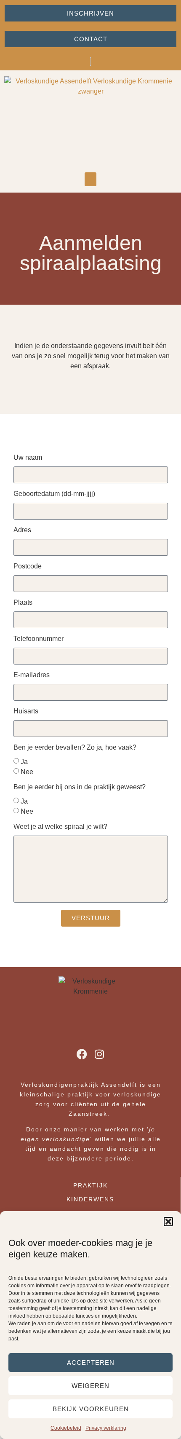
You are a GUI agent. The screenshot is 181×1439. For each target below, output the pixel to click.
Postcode (27, 566)
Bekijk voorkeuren (91, 1408)
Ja (24, 761)
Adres (22, 530)
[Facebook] (82, 1054)
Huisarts (25, 711)
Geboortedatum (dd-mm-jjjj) (54, 493)
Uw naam (27, 457)
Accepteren (90, 1362)
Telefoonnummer (38, 638)
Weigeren (90, 1385)
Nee (27, 771)
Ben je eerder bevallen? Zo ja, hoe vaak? (74, 747)
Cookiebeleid (66, 1428)
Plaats (22, 602)
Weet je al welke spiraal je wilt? (60, 826)
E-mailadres (31, 675)
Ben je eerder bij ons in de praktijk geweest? (79, 787)
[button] (168, 1221)
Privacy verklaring (105, 1428)
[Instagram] (99, 1054)
